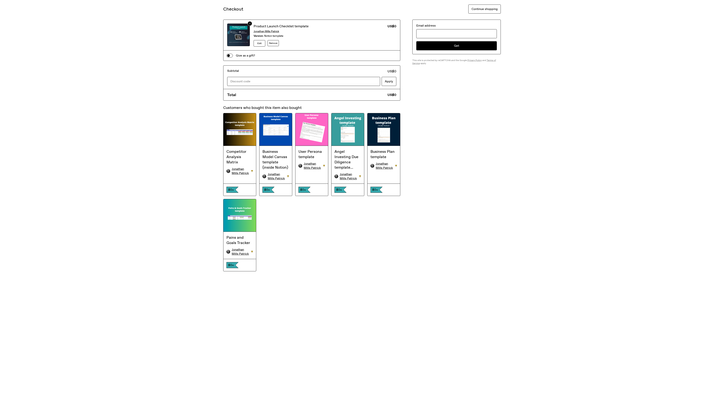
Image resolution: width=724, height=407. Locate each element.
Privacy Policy (474, 60)
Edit (259, 43)
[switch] (229, 55)
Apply (389, 81)
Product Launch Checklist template (281, 26)
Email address (426, 25)
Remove (273, 43)
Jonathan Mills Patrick (266, 31)
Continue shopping (485, 9)
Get (456, 45)
